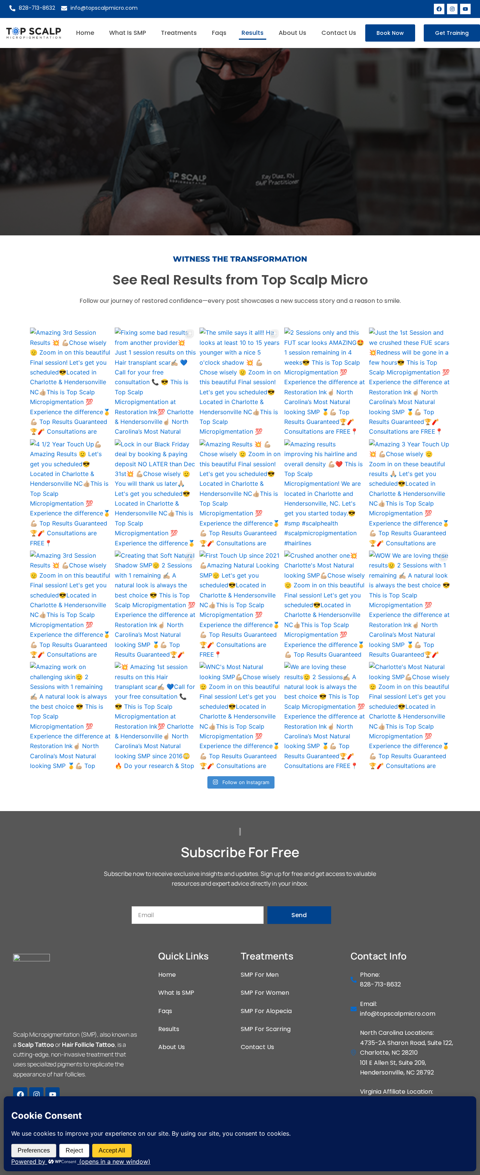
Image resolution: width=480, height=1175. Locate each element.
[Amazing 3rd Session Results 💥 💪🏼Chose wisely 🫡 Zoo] (70, 381)
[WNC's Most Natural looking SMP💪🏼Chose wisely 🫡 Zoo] (240, 715)
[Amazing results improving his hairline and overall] (324, 493)
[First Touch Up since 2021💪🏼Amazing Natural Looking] (240, 604)
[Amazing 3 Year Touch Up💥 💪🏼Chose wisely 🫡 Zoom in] (409, 493)
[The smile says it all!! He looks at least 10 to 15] (240, 381)
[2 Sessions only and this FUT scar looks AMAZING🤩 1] (324, 381)
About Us (292, 32)
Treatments (179, 32)
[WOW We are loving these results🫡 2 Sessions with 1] (409, 604)
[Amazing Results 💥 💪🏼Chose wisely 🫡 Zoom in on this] (240, 493)
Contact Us (338, 32)
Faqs (219, 32)
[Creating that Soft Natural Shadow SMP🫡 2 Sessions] (155, 604)
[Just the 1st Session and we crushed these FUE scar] (409, 381)
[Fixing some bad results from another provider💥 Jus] (155, 381)
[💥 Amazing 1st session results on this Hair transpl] (155, 715)
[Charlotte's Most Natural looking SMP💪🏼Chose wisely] (409, 715)
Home (85, 32)
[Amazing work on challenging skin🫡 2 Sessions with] (70, 715)
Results (253, 32)
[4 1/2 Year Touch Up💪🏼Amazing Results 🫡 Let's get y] (70, 493)
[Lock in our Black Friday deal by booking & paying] (155, 493)
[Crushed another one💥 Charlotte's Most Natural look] (324, 604)
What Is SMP (127, 32)
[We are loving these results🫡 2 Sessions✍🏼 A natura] (324, 715)
